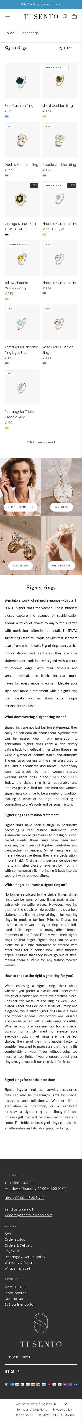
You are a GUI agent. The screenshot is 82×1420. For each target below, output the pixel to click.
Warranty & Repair (19, 1262)
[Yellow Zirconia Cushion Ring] (22, 258)
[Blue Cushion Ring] (22, 81)
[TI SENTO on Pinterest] (12, 1372)
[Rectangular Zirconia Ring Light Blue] (22, 322)
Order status (15, 1239)
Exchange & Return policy (25, 1257)
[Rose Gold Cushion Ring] (59, 322)
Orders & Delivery (18, 1245)
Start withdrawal (18, 1357)
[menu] (41, 1404)
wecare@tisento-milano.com (28, 1215)
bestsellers (20, 565)
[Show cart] (74, 16)
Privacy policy (62, 1410)
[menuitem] (33, 1409)
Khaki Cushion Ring (57, 105)
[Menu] (8, 16)
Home (9, 33)
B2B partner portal (19, 1304)
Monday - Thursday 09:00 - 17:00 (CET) (35, 1188)
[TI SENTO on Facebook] (7, 1372)
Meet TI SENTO (15, 1287)
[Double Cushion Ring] (22, 140)
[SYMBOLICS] (61, 487)
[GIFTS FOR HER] (61, 545)
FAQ (8, 1233)
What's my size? (18, 1268)
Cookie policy (24, 1415)
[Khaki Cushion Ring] (59, 81)
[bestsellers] (20, 545)
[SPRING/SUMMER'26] (20, 487)
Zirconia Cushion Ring (59, 223)
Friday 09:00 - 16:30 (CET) (24, 1198)
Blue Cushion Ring (19, 105)
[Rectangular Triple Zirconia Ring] (22, 387)
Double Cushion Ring (21, 164)
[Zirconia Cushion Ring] (59, 199)
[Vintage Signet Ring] (22, 199)
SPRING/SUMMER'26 (20, 507)
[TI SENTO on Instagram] (17, 1372)
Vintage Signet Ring (20, 223)
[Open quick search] (65, 16)
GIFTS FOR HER (61, 565)
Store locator (15, 1293)
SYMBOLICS (62, 507)
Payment (12, 1251)
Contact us (14, 1298)
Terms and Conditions (32, 1410)
